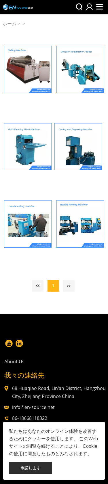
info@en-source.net (33, 407)
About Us (14, 361)
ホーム (9, 23)
